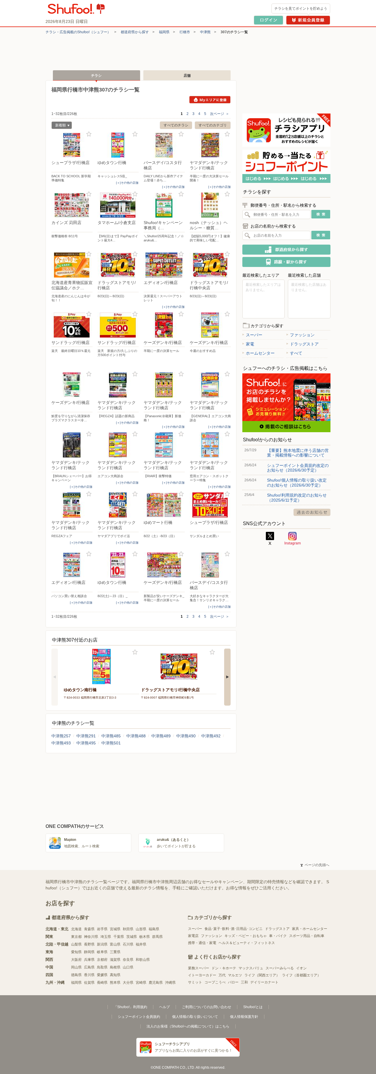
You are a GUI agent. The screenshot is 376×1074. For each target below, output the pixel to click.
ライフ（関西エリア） (262, 975)
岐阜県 (102, 952)
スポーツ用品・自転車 (306, 936)
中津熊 (205, 32)
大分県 (128, 983)
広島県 (89, 967)
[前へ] (54, 677)
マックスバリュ (251, 968)
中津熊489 (161, 736)
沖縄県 (170, 983)
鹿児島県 (156, 983)
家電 (250, 344)
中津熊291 (86, 736)
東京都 (76, 937)
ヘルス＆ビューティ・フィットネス (247, 943)
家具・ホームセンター (309, 929)
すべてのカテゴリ (213, 125)
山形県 (141, 929)
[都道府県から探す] (286, 250)
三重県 (115, 952)
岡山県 (76, 967)
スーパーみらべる (280, 968)
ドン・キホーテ (224, 968)
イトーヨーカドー (202, 975)
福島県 (154, 929)
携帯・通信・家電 (202, 943)
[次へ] (227, 677)
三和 (244, 982)
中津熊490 (186, 736)
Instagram (292, 538)
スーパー (254, 335)
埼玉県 (105, 937)
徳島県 (76, 975)
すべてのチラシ (176, 125)
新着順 (58, 126)
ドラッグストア (304, 344)
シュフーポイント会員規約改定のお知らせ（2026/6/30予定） (298, 467)
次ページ (219, 114)
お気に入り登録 (89, 134)
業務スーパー (198, 968)
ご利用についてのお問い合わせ (206, 1007)
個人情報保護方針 (244, 1017)
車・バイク (278, 936)
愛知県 (76, 952)
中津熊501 (111, 743)
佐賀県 (89, 983)
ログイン (268, 20)
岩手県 (102, 929)
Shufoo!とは (253, 1007)
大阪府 (76, 960)
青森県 (89, 929)
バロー (233, 982)
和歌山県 (143, 960)
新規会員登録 (308, 20)
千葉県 (118, 937)
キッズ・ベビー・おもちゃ (245, 936)
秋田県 (128, 929)
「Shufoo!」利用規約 (130, 1007)
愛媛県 (102, 975)
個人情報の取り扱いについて (195, 1017)
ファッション (302, 335)
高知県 (115, 975)
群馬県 (157, 937)
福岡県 (164, 32)
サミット (195, 982)
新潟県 (102, 944)
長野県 (89, 944)
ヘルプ (164, 1007)
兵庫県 (89, 960)
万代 (222, 975)
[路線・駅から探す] (286, 262)
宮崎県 (141, 983)
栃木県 (144, 937)
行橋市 (184, 32)
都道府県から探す (135, 32)
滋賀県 (115, 960)
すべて (296, 353)
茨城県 (131, 937)
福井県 (141, 944)
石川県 (128, 944)
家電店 (193, 936)
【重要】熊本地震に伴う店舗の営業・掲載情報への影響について (298, 452)
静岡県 (89, 952)
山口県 (128, 967)
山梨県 (76, 944)
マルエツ (235, 975)
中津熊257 (61, 736)
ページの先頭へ (315, 865)
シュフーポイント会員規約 (139, 1017)
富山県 (115, 944)
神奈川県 (91, 937)
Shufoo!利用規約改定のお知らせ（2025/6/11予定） (297, 497)
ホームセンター (260, 353)
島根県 (115, 967)
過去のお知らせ (311, 512)
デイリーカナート (264, 982)
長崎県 (102, 983)
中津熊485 (111, 736)
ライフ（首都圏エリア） (301, 975)
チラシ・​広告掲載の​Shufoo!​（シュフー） (78, 32)
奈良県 (128, 960)
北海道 (76, 929)
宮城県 (115, 929)
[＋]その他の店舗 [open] (127, 182)
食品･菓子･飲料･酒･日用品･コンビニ (233, 929)
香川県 (89, 975)
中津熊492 (211, 736)
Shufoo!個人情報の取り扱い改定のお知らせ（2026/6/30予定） (297, 482)
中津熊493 (61, 743)
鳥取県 (102, 967)
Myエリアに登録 (210, 99)
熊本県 (115, 983)
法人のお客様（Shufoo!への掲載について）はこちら (188, 1026)
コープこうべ (215, 982)
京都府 (102, 960)
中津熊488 (136, 736)
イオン (301, 968)
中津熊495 (86, 743)
